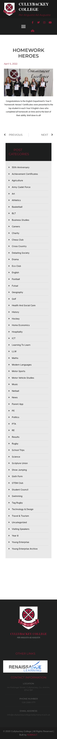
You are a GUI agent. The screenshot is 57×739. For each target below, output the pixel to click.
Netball (15, 391)
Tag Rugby (17, 502)
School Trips (18, 450)
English (15, 272)
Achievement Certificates (25, 174)
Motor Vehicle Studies (23, 378)
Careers (16, 226)
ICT (14, 338)
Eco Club (16, 266)
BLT (14, 213)
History (15, 312)
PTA (14, 424)
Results (15, 437)
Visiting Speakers (20, 529)
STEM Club (17, 483)
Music (15, 384)
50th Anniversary (20, 167)
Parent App (17, 404)
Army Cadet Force (21, 187)
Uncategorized (19, 522)
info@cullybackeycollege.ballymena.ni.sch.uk (28, 715)
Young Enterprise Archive (25, 548)
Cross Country (19, 246)
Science (16, 456)
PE (13, 410)
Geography (17, 292)
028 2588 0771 (28, 702)
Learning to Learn (21, 345)
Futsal (15, 285)
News (15, 397)
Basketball (17, 207)
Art (13, 193)
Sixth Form (17, 476)
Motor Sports (18, 371)
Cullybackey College (34, 6)
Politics (15, 417)
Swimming (17, 496)
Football (16, 279)
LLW (14, 351)
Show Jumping (19, 470)
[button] (23, 26)
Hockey (16, 318)
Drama (15, 259)
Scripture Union (20, 463)
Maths (15, 358)
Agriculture (17, 180)
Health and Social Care (23, 305)
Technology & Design (22, 509)
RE (13, 430)
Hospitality (17, 332)
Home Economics (21, 325)
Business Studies (20, 220)
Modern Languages (22, 364)
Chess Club (17, 239)
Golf (14, 299)
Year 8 (15, 535)
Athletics (16, 200)
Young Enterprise (20, 542)
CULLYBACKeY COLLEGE (28, 634)
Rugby (15, 443)
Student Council (20, 489)
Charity (15, 233)
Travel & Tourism (20, 516)
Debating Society (20, 253)
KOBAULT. (32, 734)
